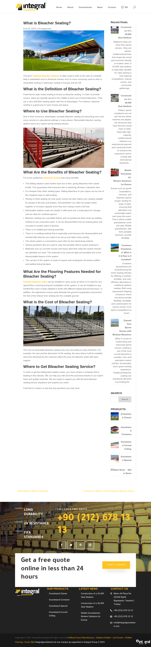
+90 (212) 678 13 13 (123, 610)
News (100, 7)
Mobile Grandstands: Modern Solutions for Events (90, 616)
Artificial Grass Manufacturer (81, 637)
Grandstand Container (59, 599)
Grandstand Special (58, 606)
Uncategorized (44, 28)
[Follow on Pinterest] (80, 545)
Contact (112, 7)
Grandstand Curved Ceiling (126, 445)
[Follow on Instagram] (90, 545)
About (70, 7)
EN (126, 7)
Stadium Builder (103, 637)
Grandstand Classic (58, 593)
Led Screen (118, 637)
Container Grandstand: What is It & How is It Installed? (125, 252)
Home (59, 7)
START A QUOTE (116, 565)
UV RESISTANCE (36, 524)
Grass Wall (29, 642)
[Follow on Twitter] (71, 545)
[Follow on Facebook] (62, 545)
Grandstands (85, 7)
